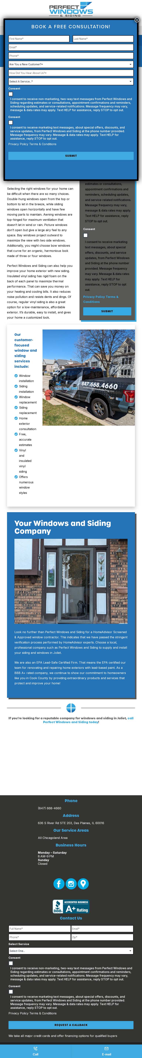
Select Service (19, 944)
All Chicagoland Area (52, 838)
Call (35, 1054)
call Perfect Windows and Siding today (88, 720)
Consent (89, 229)
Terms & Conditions (43, 1013)
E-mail (106, 1054)
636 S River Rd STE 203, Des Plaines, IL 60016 (71, 823)
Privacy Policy (94, 297)
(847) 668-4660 (49, 808)
